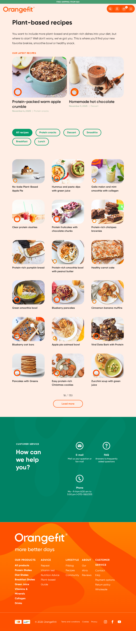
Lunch (41, 141)
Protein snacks (47, 132)
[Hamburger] (130, 8)
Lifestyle (72, 559)
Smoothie (92, 132)
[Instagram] (105, 621)
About (86, 559)
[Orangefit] (19, 10)
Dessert (71, 132)
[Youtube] (119, 621)
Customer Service (102, 562)
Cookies (85, 622)
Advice (46, 559)
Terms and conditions (70, 622)
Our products (25, 559)
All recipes (22, 132)
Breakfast (21, 141)
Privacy (94, 622)
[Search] (110, 8)
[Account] (117, 8)
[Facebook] (112, 621)
